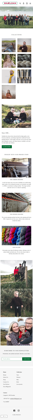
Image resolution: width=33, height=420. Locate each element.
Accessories (19, 384)
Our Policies (6, 384)
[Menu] (30, 3)
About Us (5, 377)
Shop (4, 379)
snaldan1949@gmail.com (16, 398)
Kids (17, 382)
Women (18, 377)
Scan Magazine (7, 386)
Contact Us (6, 382)
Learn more (7, 146)
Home (4, 375)
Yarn (17, 375)
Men (17, 379)
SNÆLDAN (18, 414)
